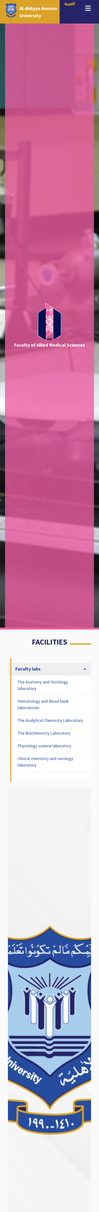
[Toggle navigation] (88, 8)
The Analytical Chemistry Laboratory (50, 720)
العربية (69, 4)
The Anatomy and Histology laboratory (43, 685)
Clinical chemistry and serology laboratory (45, 762)
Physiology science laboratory (44, 746)
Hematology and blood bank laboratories (43, 704)
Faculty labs (28, 669)
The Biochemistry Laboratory (44, 733)
